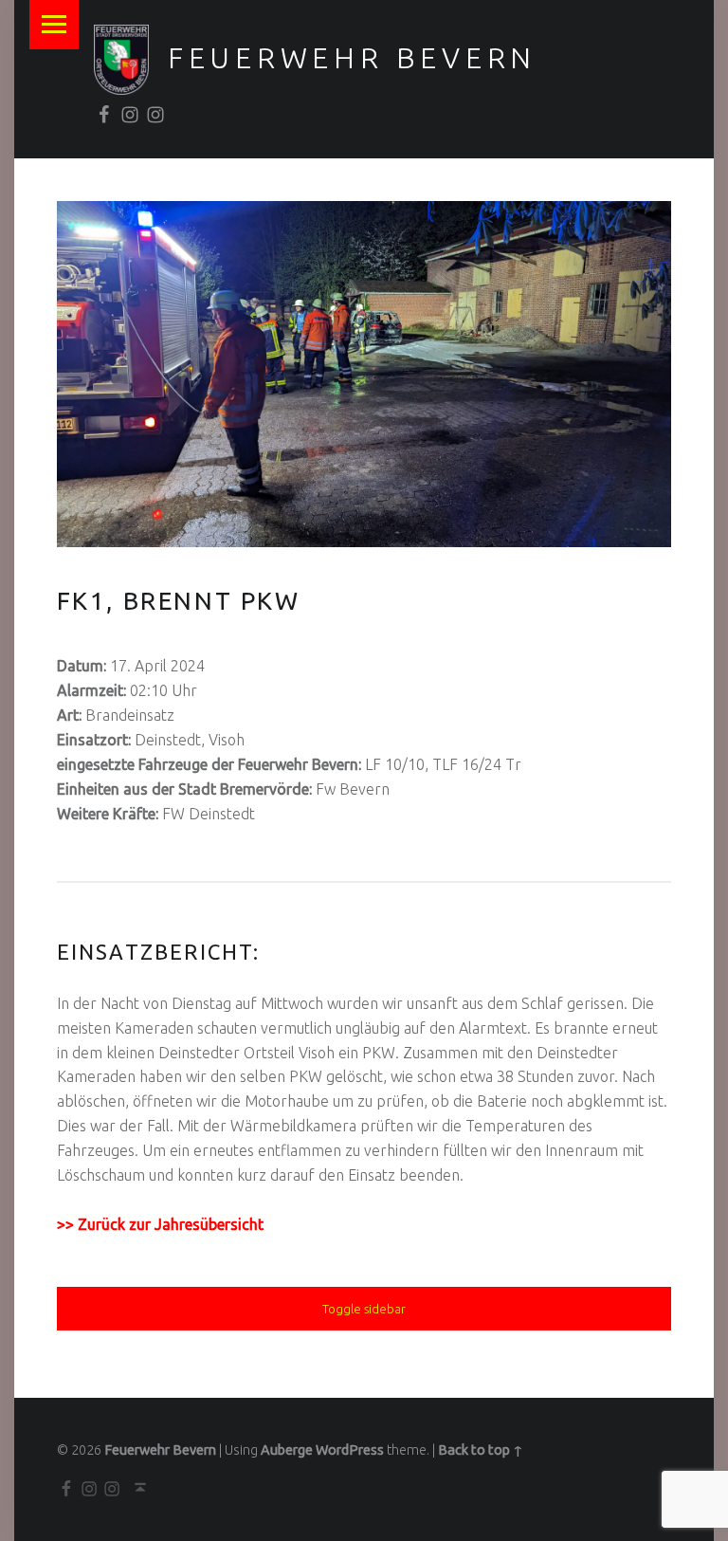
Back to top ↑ (480, 1450)
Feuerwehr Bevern (352, 58)
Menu (54, 24)
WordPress (350, 1450)
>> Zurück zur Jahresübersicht (160, 1224)
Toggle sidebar (364, 1308)
